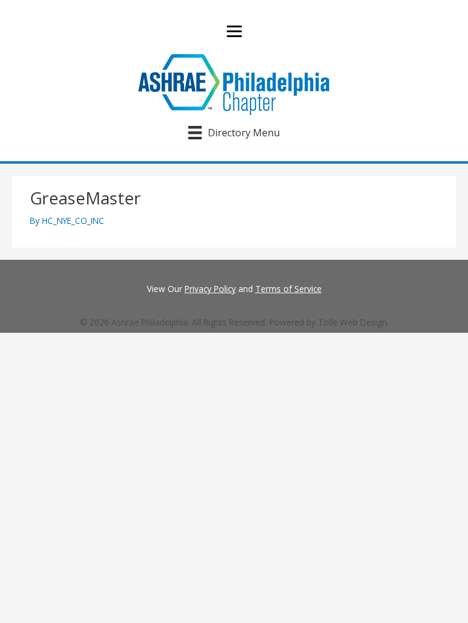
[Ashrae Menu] (234, 31)
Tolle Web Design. (353, 322)
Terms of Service (288, 288)
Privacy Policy (210, 288)
